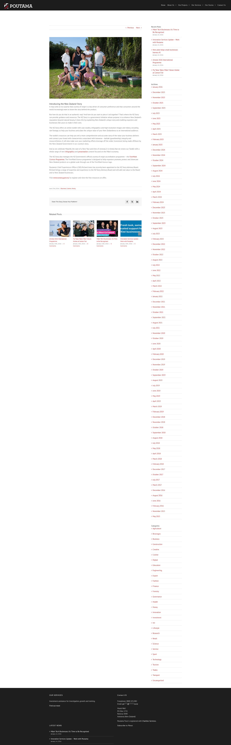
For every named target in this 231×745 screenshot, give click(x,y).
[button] (51, 234)
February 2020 (158, 354)
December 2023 (159, 207)
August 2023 (157, 228)
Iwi (154, 623)
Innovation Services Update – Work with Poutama (69, 739)
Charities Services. (149, 721)
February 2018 (158, 464)
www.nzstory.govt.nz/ (61, 178)
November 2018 (159, 422)
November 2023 (159, 212)
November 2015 (159, 511)
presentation (83, 151)
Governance (157, 596)
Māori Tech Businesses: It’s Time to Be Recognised (70, 731)
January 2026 (157, 87)
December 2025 (159, 92)
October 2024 (158, 160)
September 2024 (159, 165)
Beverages (157, 534)
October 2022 (158, 254)
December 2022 (159, 244)
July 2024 (156, 176)
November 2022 (159, 249)
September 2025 (159, 108)
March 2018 (157, 459)
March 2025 (157, 134)
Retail (155, 638)
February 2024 (158, 202)
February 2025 (158, 139)
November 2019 (159, 364)
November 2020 (159, 333)
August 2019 (157, 380)
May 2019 (156, 396)
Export (155, 576)
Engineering (157, 570)
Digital (155, 560)
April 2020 (157, 349)
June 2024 (156, 181)
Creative (156, 549)
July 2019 (156, 385)
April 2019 (157, 401)
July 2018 (156, 443)
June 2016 (156, 501)
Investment (157, 617)
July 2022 (156, 265)
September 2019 (159, 375)
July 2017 (156, 480)
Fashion (156, 581)
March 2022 (157, 286)
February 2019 (158, 411)
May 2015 (156, 516)
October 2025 (158, 103)
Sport (155, 654)
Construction (157, 544)
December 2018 (159, 417)
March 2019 (157, 406)
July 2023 (156, 233)
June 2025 (156, 118)
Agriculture (157, 528)
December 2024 (159, 150)
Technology (157, 659)
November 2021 (159, 307)
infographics (69, 151)
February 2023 (158, 239)
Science (156, 644)
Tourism (156, 665)
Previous (130, 27)
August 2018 (157, 438)
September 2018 (159, 432)
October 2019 (158, 370)
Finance (156, 586)
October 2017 (158, 474)
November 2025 (159, 97)
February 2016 (158, 506)
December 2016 (159, 490)
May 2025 (156, 124)
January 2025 (157, 144)
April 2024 (157, 192)
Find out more (54, 706)
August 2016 (157, 495)
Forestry (156, 591)
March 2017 (157, 485)
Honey (74, 188)
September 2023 (159, 223)
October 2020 (158, 338)
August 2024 (157, 171)
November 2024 (159, 155)
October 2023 (158, 218)
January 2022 (157, 296)
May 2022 (156, 275)
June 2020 (156, 343)
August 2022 (157, 260)
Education (156, 565)
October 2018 (158, 427)
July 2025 (156, 113)
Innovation (157, 612)
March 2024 (157, 197)
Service (155, 649)
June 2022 (156, 270)
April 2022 (157, 281)
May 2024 (156, 186)
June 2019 (156, 391)
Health (155, 602)
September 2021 (159, 317)
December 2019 (159, 359)
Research (156, 633)
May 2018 (156, 448)
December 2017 (159, 469)
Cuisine (69, 188)
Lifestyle (156, 628)
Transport (156, 675)
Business (63, 188)
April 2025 (157, 129)
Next (138, 27)
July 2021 (156, 328)
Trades (155, 670)
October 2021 (158, 312)
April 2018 (157, 453)
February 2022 (158, 291)
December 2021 (159, 302)
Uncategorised (158, 680)
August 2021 (157, 323)
